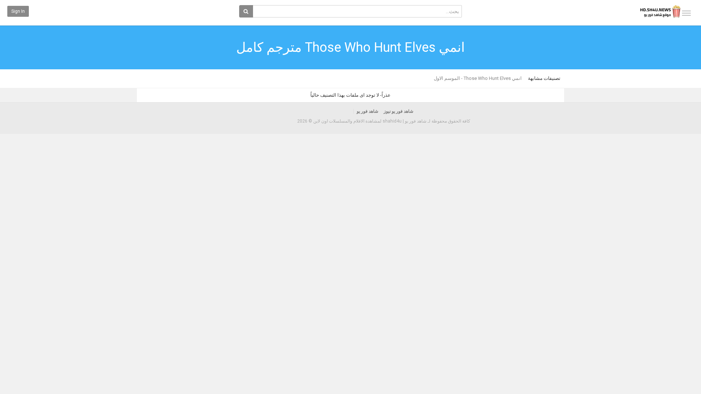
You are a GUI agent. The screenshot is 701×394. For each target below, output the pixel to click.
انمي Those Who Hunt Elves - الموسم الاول (478, 78)
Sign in (18, 11)
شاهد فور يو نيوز (398, 111)
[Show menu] (686, 13)
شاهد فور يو (367, 111)
